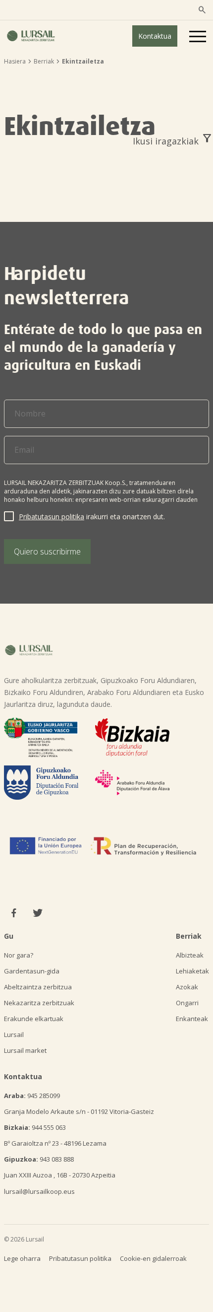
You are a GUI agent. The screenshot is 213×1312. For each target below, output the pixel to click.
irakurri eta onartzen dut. (92, 516)
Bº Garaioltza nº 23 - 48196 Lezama (55, 1143)
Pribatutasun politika (51, 516)
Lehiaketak (192, 971)
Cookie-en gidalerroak (153, 1258)
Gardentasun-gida (31, 971)
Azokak (187, 986)
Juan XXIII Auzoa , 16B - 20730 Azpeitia (59, 1175)
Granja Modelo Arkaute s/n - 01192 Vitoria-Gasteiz (79, 1111)
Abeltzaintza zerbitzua (38, 986)
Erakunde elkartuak (33, 1018)
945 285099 (32, 1095)
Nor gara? (18, 955)
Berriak (44, 61)
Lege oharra (22, 1258)
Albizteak (190, 955)
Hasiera (15, 61)
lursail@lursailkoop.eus (39, 1191)
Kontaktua (154, 36)
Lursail (14, 1034)
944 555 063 (35, 1127)
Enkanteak (192, 1018)
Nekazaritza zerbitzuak (39, 1002)
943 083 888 (39, 1159)
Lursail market (25, 1050)
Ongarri (187, 1002)
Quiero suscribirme (47, 551)
